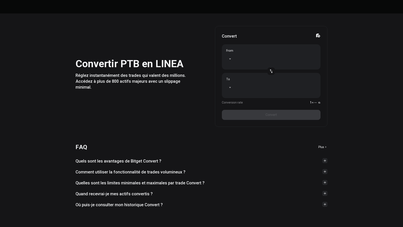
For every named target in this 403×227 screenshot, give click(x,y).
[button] (201, 161)
